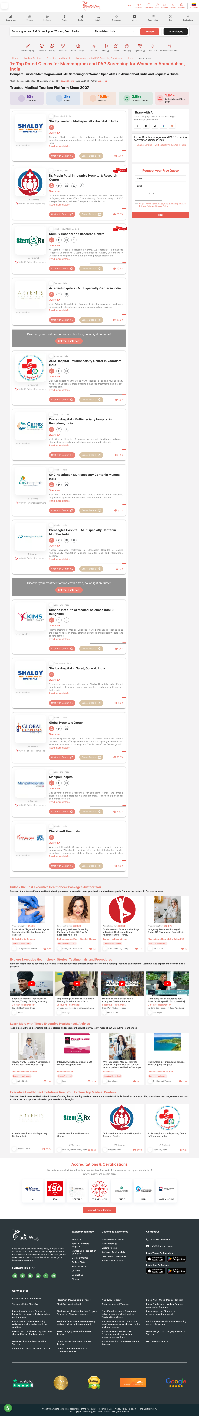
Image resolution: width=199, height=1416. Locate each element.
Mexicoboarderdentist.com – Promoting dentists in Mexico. (166, 1322)
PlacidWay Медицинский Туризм (74, 1300)
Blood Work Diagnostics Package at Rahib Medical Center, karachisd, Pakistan (30, 932)
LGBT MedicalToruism (157, 1341)
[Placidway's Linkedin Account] (53, 1275)
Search (150, 31)
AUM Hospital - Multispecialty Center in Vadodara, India (167, 1134)
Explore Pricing (109, 1248)
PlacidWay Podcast (111, 1300)
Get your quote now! (69, 341)
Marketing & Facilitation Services (84, 1252)
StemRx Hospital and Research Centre (73, 1134)
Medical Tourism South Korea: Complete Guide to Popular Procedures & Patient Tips (117, 1000)
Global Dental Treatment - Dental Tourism (74, 1342)
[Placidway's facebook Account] (14, 1275)
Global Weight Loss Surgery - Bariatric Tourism (165, 1332)
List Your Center (80, 1258)
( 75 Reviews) (33, 199)
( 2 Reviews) (32, 801)
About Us (76, 1239)
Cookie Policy (162, 206)
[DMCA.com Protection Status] (94, 1383)
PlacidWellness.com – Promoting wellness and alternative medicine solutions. (29, 1324)
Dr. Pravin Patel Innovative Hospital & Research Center (122, 1134)
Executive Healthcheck (58, 58)
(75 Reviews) (119, 1145)
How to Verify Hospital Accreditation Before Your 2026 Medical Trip (31, 1063)
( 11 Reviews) (32, 746)
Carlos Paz (102, 81)
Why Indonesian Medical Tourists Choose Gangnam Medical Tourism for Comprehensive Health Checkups (122, 1065)
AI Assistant (176, 31)
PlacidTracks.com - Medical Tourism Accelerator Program (164, 1305)
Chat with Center (60, 155)
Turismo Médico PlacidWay (26, 1304)
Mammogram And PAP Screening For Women (99, 58)
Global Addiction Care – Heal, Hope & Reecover (120, 1342)
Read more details (59, 146)
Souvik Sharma (67, 81)
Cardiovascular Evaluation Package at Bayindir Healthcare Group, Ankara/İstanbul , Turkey (121, 932)
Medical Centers (32, 58)
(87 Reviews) (74, 1145)
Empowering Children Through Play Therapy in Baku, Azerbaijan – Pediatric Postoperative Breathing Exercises (75, 1000)
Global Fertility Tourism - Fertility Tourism (29, 1342)
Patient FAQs (78, 1262)
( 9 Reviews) (32, 385)
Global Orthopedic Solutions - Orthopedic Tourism (72, 1350)
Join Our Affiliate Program (80, 1245)
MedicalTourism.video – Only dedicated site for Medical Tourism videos (32, 1332)
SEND (161, 215)
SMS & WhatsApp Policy (175, 204)
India (130, 58)
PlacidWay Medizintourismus (27, 1298)
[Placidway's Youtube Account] (30, 1275)
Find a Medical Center (113, 1239)
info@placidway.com (161, 1246)
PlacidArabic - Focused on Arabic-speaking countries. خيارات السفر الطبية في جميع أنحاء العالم (121, 1324)
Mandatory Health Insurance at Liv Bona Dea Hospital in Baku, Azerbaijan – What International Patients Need (167, 1000)
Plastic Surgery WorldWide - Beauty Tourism (75, 1332)
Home (15, 58)
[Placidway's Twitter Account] (22, 1275)
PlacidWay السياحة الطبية (69, 1304)
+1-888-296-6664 (160, 1239)
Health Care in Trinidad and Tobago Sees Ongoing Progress (166, 1063)
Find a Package (109, 1243)
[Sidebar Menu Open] (4, 6)
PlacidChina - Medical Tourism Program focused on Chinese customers (77, 1312)
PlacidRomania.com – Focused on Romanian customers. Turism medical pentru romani (31, 1314)
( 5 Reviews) (32, 498)
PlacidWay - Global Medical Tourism (164, 1300)
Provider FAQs (79, 1266)
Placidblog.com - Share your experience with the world (160, 1312)
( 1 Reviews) (32, 554)
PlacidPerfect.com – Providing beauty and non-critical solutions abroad (76, 1322)
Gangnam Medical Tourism (115, 1304)
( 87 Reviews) (33, 258)
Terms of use (157, 204)
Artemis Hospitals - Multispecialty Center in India (29, 1134)
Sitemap (76, 1279)
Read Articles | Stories (113, 1260)
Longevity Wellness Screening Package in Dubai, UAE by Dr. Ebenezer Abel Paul (72, 932)
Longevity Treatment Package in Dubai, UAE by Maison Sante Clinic (166, 930)
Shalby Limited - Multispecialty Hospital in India (161, 144)
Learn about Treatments (114, 1256)
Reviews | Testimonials (113, 1252)
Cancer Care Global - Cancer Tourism (31, 1348)
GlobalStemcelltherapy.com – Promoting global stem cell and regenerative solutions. (117, 1334)
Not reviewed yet (22, 145)
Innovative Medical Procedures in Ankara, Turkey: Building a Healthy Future (30, 1000)
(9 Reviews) (164, 1145)
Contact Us (77, 1275)
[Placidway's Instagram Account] (45, 1275)
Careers (76, 1270)
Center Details (88, 155)
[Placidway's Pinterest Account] (38, 1275)
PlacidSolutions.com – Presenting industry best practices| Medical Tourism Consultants (119, 1314)
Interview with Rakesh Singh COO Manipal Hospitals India (74, 1063)
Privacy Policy (145, 206)
